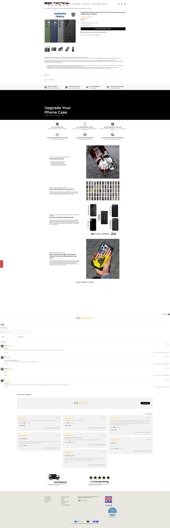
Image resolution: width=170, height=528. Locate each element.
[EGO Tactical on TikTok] (111, 505)
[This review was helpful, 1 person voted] (101, 428)
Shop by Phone (86, 4)
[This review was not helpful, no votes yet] (58, 428)
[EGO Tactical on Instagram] (108, 505)
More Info (104, 4)
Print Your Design (96, 4)
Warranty (63, 498)
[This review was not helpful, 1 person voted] (103, 428)
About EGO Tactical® (65, 496)
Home (45, 8)
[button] (6, 352)
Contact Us (63, 503)
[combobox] (8, 337)
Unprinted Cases (55, 8)
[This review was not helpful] (149, 451)
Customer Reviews (64, 501)
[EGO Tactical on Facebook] (106, 505)
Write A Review (145, 403)
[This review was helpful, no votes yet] (55, 428)
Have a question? (49, 79)
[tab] (3, 324)
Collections (49, 8)
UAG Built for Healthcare (65, 505)
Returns (62, 500)
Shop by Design (76, 4)
